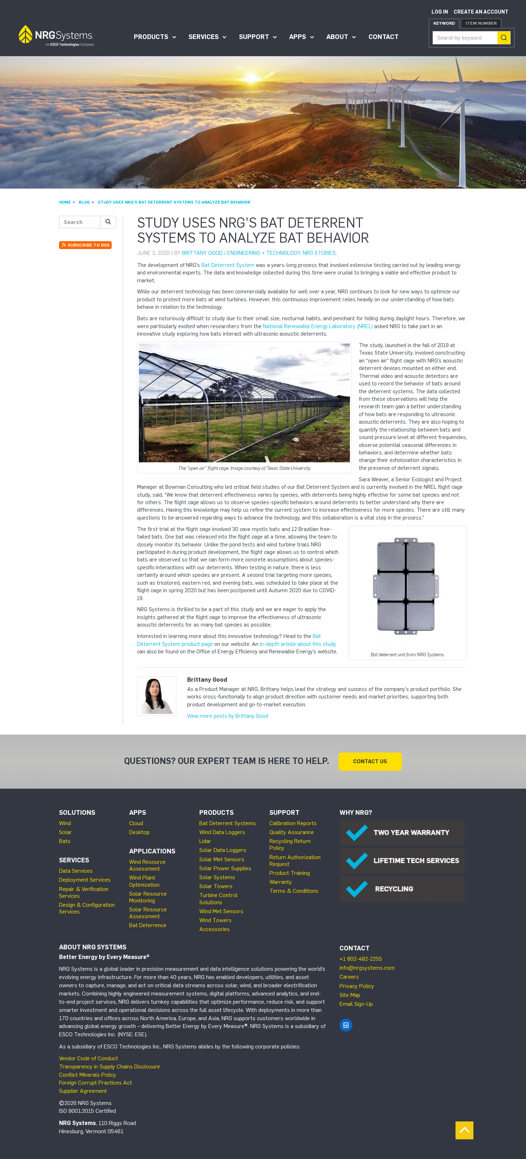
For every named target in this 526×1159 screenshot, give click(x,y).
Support (254, 37)
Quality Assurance (291, 832)
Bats (64, 841)
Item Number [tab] (481, 23)
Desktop (139, 832)
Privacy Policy (357, 986)
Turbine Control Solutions (218, 898)
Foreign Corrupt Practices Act (95, 1082)
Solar (65, 832)
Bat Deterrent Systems (227, 823)
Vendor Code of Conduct (88, 1058)
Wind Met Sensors (221, 911)
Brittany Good (202, 253)
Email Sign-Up (356, 1003)
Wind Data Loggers (222, 832)
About (337, 37)
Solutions (77, 813)
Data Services (76, 870)
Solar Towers (216, 886)
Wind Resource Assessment (147, 865)
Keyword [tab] (444, 23)
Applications (152, 851)
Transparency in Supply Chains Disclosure (109, 1066)
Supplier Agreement (83, 1090)
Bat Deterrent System (227, 265)
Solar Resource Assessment (148, 913)
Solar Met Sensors (221, 859)
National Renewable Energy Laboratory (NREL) (318, 326)
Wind (65, 823)
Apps (297, 37)
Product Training (289, 873)
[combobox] (472, 37)
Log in (440, 12)
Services (204, 37)
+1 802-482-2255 (361, 958)
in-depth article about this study (298, 644)
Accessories (214, 929)
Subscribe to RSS (88, 245)
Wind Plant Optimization (144, 881)
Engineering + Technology (263, 253)
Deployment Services (85, 879)
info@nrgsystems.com (367, 967)
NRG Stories (319, 253)
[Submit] (503, 37)
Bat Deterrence (147, 925)
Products (151, 37)
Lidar (205, 841)
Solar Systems (217, 877)
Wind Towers (215, 920)
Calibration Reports (293, 823)
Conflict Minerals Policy (87, 1074)
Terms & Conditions (293, 890)
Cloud (136, 823)
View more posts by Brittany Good (227, 716)
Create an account (481, 12)
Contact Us (370, 761)
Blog (84, 202)
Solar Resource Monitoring (148, 897)
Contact (384, 37)
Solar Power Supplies (225, 868)
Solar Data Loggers (222, 850)
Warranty (280, 881)
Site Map (350, 995)
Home (65, 202)
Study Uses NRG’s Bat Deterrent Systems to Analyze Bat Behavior (174, 202)
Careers (349, 976)
